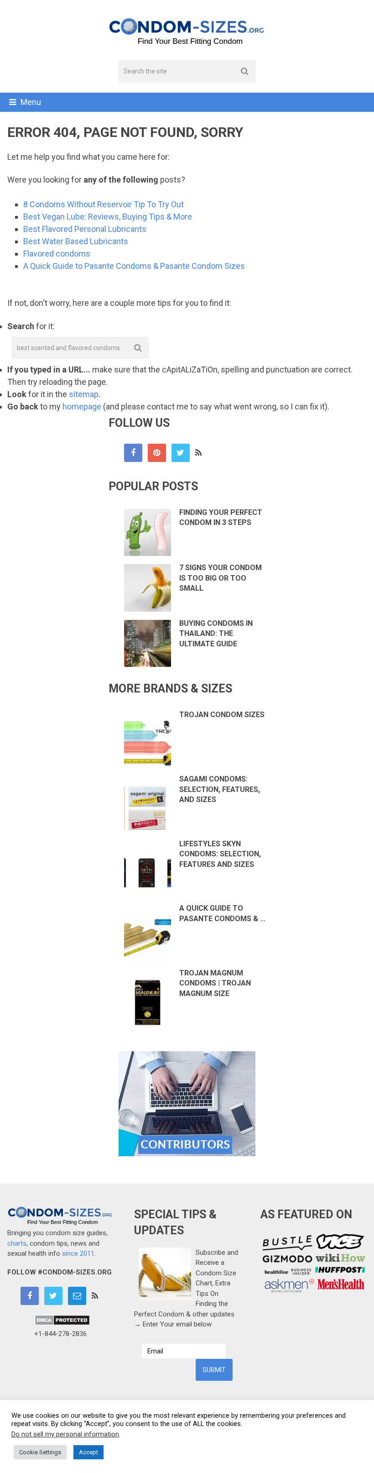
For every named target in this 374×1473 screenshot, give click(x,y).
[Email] (77, 1296)
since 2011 (78, 1253)
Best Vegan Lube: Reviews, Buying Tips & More (107, 216)
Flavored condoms (56, 253)
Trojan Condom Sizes (222, 714)
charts (16, 1243)
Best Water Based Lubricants (75, 241)
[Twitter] (180, 453)
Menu (31, 102)
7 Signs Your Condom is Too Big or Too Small (220, 577)
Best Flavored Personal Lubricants (84, 229)
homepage (81, 406)
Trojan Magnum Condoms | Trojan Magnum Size (215, 983)
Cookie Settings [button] (40, 1452)
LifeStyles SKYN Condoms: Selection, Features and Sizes (220, 854)
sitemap (84, 394)
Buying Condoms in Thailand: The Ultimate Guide (216, 633)
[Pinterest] (157, 453)
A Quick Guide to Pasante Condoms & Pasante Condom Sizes (134, 266)
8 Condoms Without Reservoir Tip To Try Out (103, 204)
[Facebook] (133, 453)
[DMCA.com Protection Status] (62, 1323)
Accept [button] (88, 1452)
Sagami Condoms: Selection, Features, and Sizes (219, 789)
